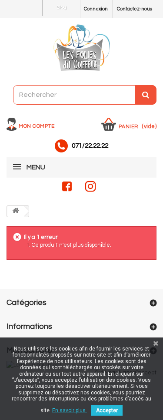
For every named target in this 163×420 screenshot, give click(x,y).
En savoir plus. (69, 410)
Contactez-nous (134, 9)
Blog (62, 7)
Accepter (107, 410)
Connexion (96, 9)
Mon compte (36, 126)
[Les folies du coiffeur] (81, 48)
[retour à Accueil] (15, 211)
